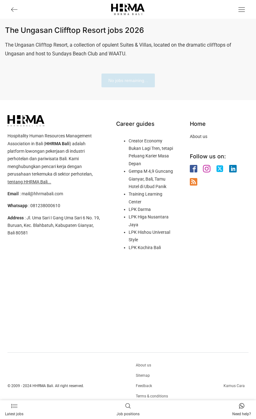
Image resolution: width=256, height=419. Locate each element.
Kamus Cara (234, 386)
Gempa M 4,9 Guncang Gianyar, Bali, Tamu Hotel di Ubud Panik (151, 179)
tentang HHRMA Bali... (29, 181)
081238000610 (45, 205)
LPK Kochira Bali (145, 247)
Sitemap (143, 375)
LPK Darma (140, 209)
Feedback (144, 386)
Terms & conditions (152, 396)
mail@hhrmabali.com (42, 193)
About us (198, 136)
